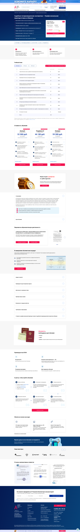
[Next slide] (65, 237)
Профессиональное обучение (60, 10)
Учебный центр (16, 12)
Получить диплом (20, 268)
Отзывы (22, 3)
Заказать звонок (59, 505)
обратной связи (23, 387)
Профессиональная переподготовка (21, 10)
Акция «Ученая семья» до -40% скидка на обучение (38, 426)
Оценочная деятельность (32, 12)
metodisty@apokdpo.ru (18, 516)
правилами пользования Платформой (49, 498)
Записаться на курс (56, 33)
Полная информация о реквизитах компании (44, 520)
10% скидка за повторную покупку (22, 425)
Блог (19, 3)
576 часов (25, 65)
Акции (25, 3)
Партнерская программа (32, 518)
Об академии (16, 3)
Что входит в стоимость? (51, 35)
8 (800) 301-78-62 (62, 6)
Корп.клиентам (29, 3)
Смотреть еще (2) (18, 161)
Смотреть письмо (22, 467)
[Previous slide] (50, 237)
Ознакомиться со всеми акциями (20, 433)
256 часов (17, 65)
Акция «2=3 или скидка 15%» (56, 425)
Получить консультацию (56, 495)
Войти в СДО (45, 3)
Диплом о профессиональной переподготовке (32, 23)
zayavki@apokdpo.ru (17, 514)
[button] (62, 450)
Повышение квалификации (40, 10)
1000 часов (32, 65)
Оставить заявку (44, 185)
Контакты (40, 3)
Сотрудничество (35, 3)
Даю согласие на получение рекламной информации (27, 499)
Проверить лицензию (22, 242)
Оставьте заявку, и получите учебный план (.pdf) (56, 65)
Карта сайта (30, 516)
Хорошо (62, 530)
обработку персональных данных (36, 498)
